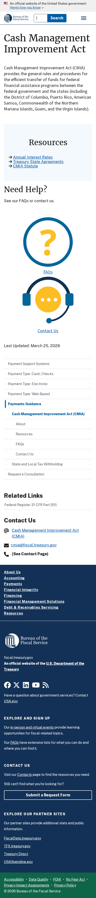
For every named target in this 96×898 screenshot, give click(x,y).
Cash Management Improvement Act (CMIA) (45, 533)
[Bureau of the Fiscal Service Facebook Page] (7, 686)
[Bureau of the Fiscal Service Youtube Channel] (36, 686)
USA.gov (11, 701)
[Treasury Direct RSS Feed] (46, 686)
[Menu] (84, 18)
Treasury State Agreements (38, 161)
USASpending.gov (18, 862)
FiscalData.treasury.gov (22, 838)
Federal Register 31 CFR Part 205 (30, 505)
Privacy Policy (65, 885)
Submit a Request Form (48, 795)
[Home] (16, 18)
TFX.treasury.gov (17, 846)
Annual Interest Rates (33, 157)
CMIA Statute (25, 166)
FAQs (48, 272)
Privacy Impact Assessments (26, 885)
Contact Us (48, 330)
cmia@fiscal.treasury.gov (34, 545)
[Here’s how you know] (48, 6)
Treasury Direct (16, 854)
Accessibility (14, 879)
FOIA (57, 879)
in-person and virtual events (32, 727)
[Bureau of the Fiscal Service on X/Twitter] (16, 686)
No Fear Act (75, 879)
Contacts (24, 775)
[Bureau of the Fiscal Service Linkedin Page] (26, 686)
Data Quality (38, 879)
